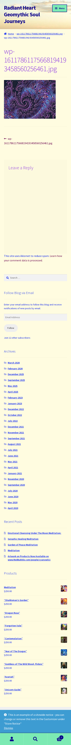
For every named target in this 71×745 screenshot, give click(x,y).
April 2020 (13, 508)
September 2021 (16, 438)
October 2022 (15, 415)
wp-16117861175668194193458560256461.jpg (40, 33)
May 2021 (12, 461)
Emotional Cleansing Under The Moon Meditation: (34, 533)
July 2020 (13, 490)
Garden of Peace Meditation (23, 544)
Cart (54, 736)
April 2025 (13, 391)
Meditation (14, 550)
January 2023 (15, 403)
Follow (10, 327)
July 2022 (13, 420)
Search (35, 739)
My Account (12, 739)
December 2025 (16, 374)
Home (11, 33)
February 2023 (15, 397)
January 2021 (15, 473)
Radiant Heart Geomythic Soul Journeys (22, 14)
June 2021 (13, 455)
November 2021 (16, 432)
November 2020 (16, 479)
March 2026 (14, 362)
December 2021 (16, 426)
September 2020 (16, 484)
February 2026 (15, 368)
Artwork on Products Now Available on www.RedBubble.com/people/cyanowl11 (29, 558)
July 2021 (13, 449)
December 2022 (16, 409)
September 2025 (16, 380)
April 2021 (13, 467)
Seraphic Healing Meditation (23, 538)
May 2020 (12, 502)
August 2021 (14, 444)
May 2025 (12, 385)
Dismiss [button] (8, 728)
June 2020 (13, 496)
